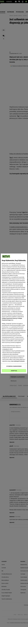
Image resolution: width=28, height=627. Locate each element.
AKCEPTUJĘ (14, 370)
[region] (14, 313)
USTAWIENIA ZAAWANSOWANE (14, 366)
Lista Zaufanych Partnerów (18, 361)
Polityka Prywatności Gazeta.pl (9, 318)
